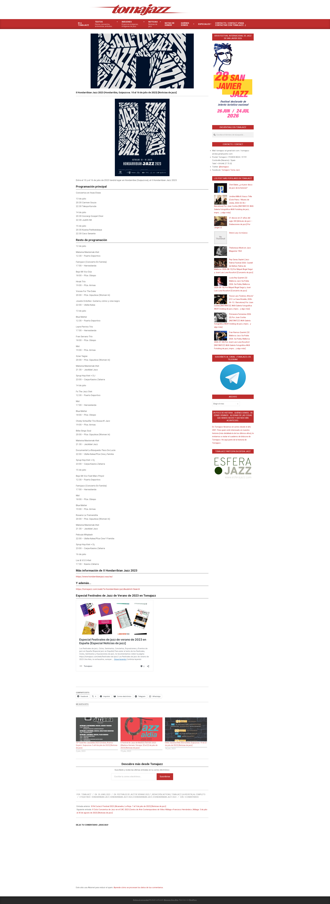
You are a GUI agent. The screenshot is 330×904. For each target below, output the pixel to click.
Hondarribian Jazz (100, 797)
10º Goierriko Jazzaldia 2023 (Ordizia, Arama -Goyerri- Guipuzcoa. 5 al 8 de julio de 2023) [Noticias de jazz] (96, 745)
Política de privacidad (141, 900)
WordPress (193, 900)
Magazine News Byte (171, 900)
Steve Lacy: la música (238, 233)
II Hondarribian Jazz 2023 (164, 797)
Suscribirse (165, 776)
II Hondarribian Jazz (142, 797)
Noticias (167, 794)
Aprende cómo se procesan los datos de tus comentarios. (138, 887)
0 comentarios (192, 797)
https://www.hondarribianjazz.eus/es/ (94, 576)
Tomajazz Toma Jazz (230, 170)
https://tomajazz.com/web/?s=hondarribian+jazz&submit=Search (108, 589)
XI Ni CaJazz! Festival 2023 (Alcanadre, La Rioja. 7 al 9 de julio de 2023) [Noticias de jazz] (128, 806)
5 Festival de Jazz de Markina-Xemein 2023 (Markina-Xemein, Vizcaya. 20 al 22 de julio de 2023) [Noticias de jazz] (139, 745)
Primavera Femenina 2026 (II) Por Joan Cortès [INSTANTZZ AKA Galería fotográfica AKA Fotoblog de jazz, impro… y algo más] (232, 320)
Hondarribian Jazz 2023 (121, 797)
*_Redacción (156, 794)
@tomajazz (224, 167)
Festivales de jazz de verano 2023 (133, 794)
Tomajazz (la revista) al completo (188, 794)
